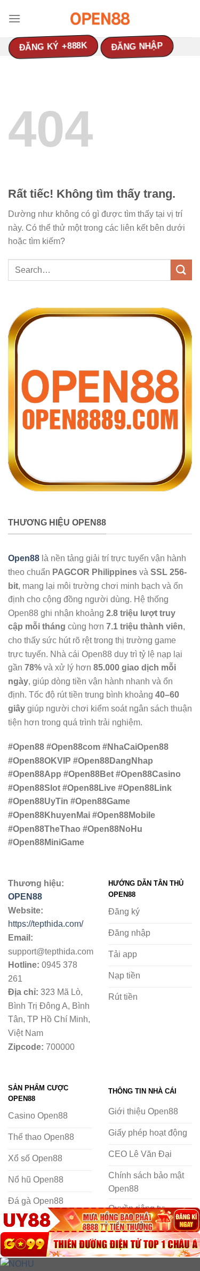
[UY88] (100, 1220)
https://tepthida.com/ (45, 923)
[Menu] (14, 18)
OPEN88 (25, 896)
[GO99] (100, 1244)
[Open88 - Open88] (100, 18)
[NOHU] (100, 1264)
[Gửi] (181, 270)
